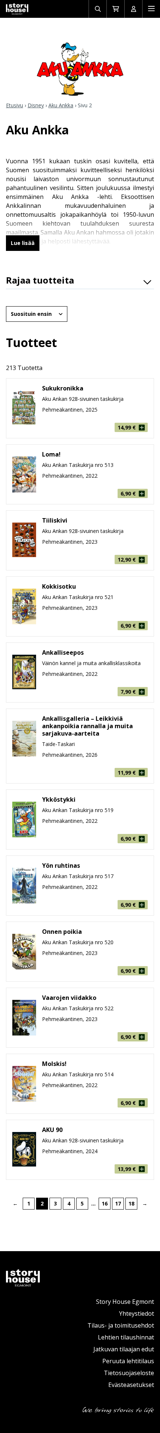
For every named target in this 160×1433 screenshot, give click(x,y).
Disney (36, 105)
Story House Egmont (125, 1302)
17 (118, 1203)
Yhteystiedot (136, 1313)
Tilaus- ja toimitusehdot (120, 1325)
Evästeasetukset (131, 1385)
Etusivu (14, 105)
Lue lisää (23, 242)
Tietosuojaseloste (129, 1373)
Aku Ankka (60, 105)
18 (131, 1203)
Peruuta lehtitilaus (128, 1361)
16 (105, 1203)
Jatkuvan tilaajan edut (123, 1349)
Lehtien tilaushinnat (126, 1337)
